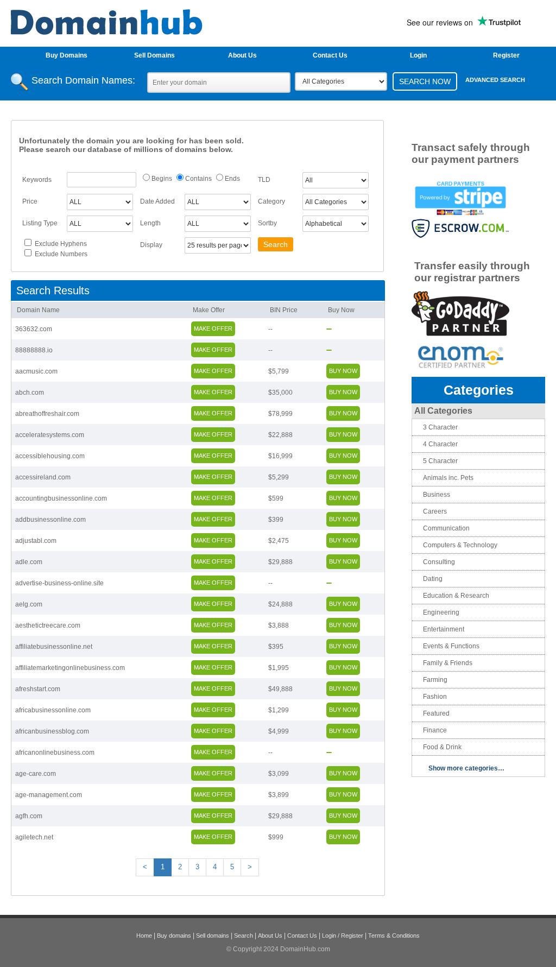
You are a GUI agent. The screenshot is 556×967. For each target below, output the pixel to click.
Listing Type (40, 223)
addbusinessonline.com (50, 519)
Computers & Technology (460, 545)
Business (436, 494)
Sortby (267, 223)
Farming (435, 680)
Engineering (441, 612)
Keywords (37, 180)
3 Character (440, 427)
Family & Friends (447, 663)
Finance (435, 730)
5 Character (440, 461)
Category (271, 201)
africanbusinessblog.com (52, 731)
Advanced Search (495, 80)
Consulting (439, 562)
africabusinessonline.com (53, 710)
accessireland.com (43, 477)
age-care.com (35, 774)
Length (150, 223)
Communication (446, 528)
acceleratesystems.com (49, 435)
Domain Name (38, 310)
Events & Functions (451, 646)
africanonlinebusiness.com (54, 752)
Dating (433, 579)
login (418, 55)
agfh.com (28, 816)
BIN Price (284, 310)
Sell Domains (154, 55)
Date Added (157, 201)
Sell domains (212, 935)
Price (29, 201)
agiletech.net (34, 837)
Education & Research (456, 595)
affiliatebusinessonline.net (53, 646)
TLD (264, 180)
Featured (436, 713)
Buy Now (341, 310)
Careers (435, 511)
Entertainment (443, 629)
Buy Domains (66, 55)
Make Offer (209, 310)
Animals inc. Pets (448, 478)
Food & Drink (442, 747)
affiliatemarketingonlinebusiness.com (70, 668)
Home (144, 935)
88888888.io (34, 350)
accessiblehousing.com (50, 456)
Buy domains (174, 935)
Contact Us (330, 55)
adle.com (28, 562)
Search (243, 935)
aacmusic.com (36, 371)
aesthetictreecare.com (47, 625)
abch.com (29, 392)
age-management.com (48, 795)
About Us (242, 55)
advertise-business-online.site (59, 583)
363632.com (33, 329)
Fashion (435, 696)
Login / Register (342, 935)
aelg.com (28, 604)
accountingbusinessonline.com (61, 498)
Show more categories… (466, 768)
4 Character (440, 444)
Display (151, 245)
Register (506, 55)
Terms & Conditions (394, 935)
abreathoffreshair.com (47, 414)
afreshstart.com (37, 689)
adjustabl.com (35, 541)
